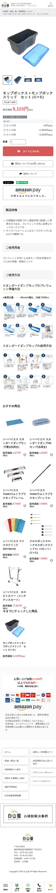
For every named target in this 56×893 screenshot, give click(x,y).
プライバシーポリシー (43, 772)
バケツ (30, 11)
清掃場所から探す (13, 769)
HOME (5, 11)
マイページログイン (42, 781)
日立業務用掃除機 (13, 795)
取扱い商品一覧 (12, 761)
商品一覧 (13, 11)
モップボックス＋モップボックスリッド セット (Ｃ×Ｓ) (14, 646)
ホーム (8, 752)
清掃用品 (22, 11)
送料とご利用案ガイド (43, 752)
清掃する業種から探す (15, 778)
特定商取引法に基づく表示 (43, 762)
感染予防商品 (11, 787)
